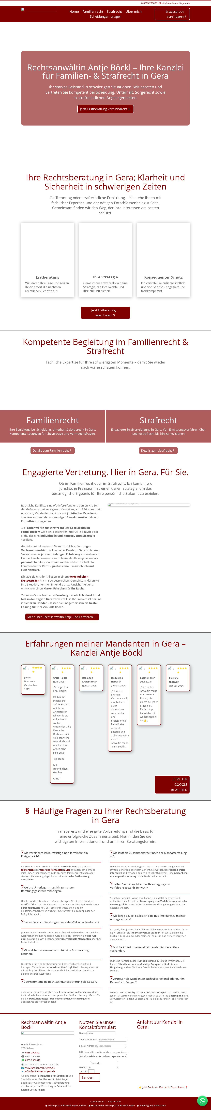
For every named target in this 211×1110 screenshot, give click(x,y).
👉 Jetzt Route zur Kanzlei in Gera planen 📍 (163, 1087)
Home (74, 12)
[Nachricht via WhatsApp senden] (202, 1101)
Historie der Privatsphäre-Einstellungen (113, 1105)
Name (82, 1033)
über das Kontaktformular (55, 869)
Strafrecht (114, 12)
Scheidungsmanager (105, 17)
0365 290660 (150, 3)
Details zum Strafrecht (156, 450)
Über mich (134, 12)
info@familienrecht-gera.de (175, 3)
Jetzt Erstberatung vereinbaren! (103, 109)
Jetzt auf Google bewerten (179, 784)
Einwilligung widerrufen (152, 1105)
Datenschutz (97, 1101)
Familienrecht (92, 12)
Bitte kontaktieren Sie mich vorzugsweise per (104, 1052)
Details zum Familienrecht (51, 450)
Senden (87, 1077)
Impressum (114, 1101)
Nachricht (84, 1067)
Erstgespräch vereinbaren (175, 14)
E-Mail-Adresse (87, 1045)
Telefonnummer (88, 1039)
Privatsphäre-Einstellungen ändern (67, 1105)
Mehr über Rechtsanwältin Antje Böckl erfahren (60, 617)
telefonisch (27, 869)
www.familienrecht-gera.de (40, 1067)
